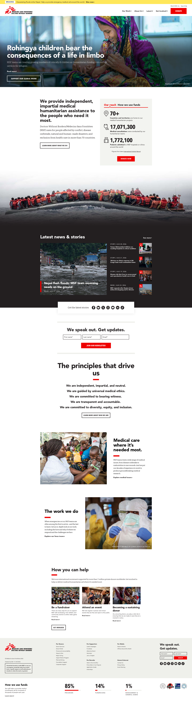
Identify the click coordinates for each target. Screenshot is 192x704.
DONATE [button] (178, 11)
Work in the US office (92, 662)
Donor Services (60, 646)
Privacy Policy (121, 665)
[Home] (27, 10)
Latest (149, 11)
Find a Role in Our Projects (94, 665)
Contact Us (120, 662)
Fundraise (89, 648)
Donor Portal (59, 648)
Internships (90, 669)
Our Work (126, 11)
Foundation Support (61, 662)
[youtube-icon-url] (113, 307)
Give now (89, 2)
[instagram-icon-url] (108, 307)
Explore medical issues (122, 477)
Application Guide (91, 667)
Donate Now (126, 159)
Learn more (9, 696)
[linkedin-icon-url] (117, 307)
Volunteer (89, 653)
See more (147, 238)
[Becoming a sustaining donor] (127, 604)
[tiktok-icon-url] (122, 307)
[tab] (110, 105)
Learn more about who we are (96, 415)
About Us (138, 11)
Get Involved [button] (58, 627)
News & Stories (121, 646)
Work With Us (175, 6)
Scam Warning (121, 667)
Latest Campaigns (91, 646)
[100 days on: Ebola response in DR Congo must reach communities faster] (131, 262)
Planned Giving (60, 660)
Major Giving (59, 655)
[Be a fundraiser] (65, 604)
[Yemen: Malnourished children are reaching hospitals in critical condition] (131, 248)
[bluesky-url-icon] (98, 307)
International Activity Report (132, 151)
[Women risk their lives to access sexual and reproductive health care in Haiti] (131, 275)
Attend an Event (91, 651)
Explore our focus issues (54, 536)
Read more (11, 71)
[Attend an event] (96, 602)
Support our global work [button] (24, 78)
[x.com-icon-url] (103, 307)
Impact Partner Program (62, 657)
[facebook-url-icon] (93, 307)
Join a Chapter (90, 655)
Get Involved (161, 11)
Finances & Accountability (63, 651)
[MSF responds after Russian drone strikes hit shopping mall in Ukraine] (131, 289)
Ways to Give (59, 653)
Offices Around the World (124, 648)
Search (183, 6)
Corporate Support (61, 664)
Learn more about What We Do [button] (54, 145)
